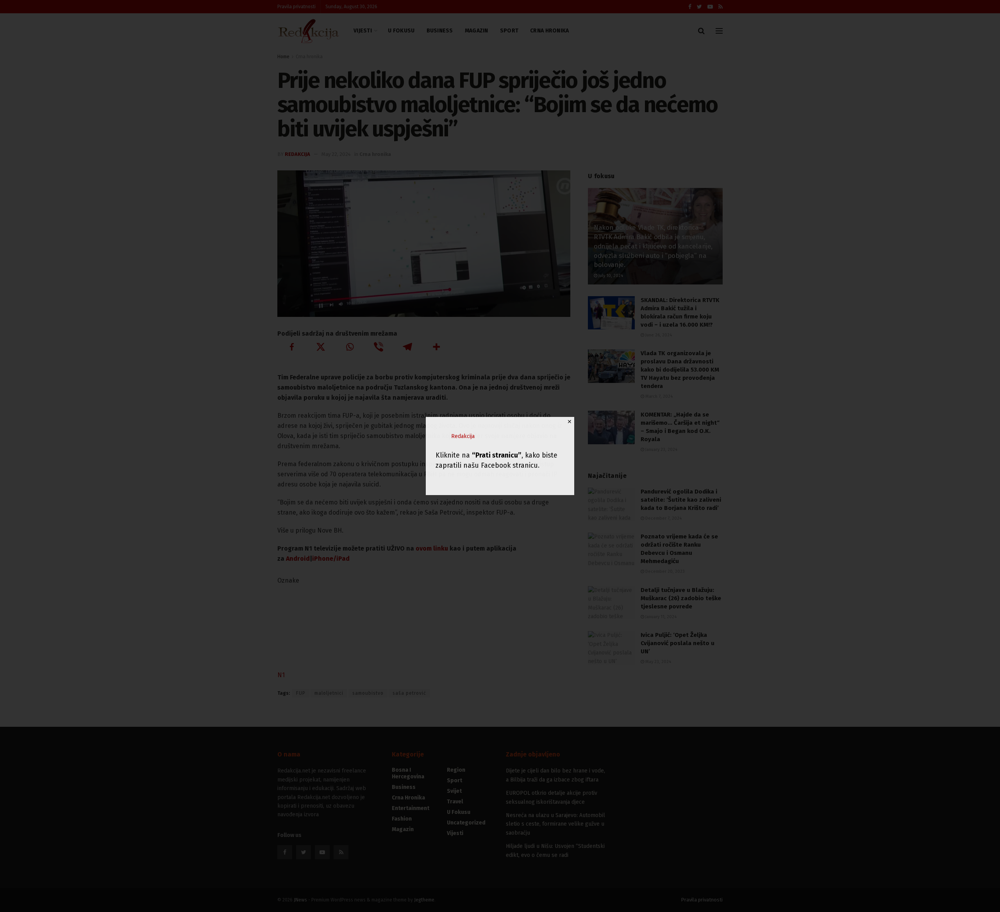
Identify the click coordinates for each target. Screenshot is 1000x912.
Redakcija (463, 436)
